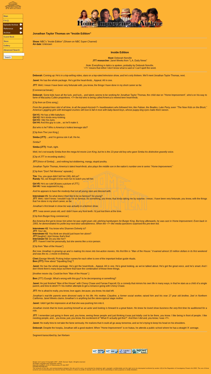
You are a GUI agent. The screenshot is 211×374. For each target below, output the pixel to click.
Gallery (7, 45)
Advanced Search (12, 50)
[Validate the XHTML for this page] (98, 352)
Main (6, 16)
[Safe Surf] (139, 352)
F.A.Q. (6, 20)
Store (6, 41)
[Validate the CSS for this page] (112, 352)
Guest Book (9, 37)
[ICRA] (125, 352)
